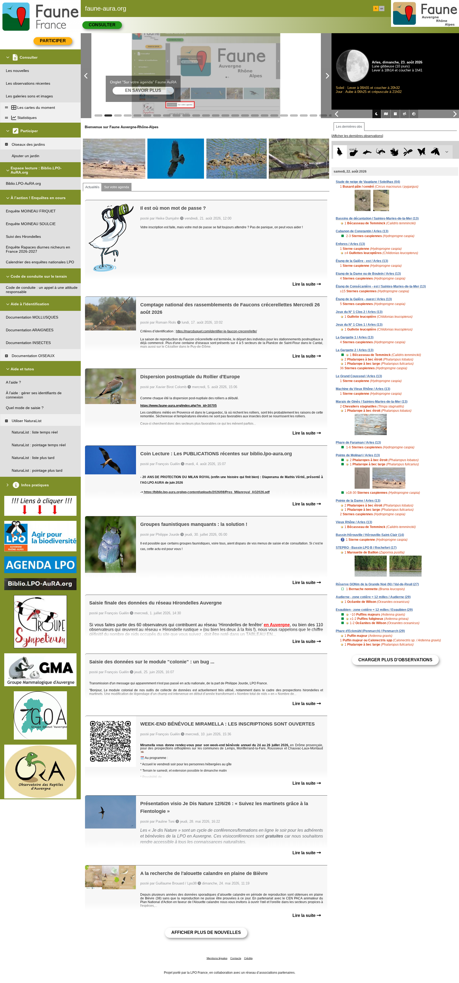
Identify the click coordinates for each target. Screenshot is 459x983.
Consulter (102, 25)
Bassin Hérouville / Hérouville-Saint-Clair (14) (370, 535)
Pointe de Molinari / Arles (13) (358, 455)
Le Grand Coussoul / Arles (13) (359, 376)
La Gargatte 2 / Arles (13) (354, 350)
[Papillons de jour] (421, 152)
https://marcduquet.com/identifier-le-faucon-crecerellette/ (216, 331)
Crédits (248, 958)
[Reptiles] (381, 152)
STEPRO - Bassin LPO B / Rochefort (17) (366, 548)
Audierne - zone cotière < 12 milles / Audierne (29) (373, 597)
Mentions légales (217, 958)
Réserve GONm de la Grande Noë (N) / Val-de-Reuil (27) (377, 584)
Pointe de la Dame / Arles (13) (358, 501)
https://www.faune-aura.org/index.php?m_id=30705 (178, 405)
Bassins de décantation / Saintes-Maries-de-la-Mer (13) (377, 218)
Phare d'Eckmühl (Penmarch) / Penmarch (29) (370, 631)
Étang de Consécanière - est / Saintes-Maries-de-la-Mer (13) (381, 286)
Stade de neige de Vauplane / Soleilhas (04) (368, 182)
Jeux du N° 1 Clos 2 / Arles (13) (359, 312)
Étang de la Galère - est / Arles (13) (362, 261)
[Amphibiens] (394, 152)
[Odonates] (408, 152)
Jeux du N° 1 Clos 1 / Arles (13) (359, 325)
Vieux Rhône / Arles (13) (354, 522)
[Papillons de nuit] (435, 152)
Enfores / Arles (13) (350, 244)
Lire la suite (304, 284)
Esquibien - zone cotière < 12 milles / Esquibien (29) (374, 610)
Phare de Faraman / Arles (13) (358, 442)
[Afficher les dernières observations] (357, 136)
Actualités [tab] (92, 187)
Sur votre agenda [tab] (116, 187)
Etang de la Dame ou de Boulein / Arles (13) (368, 274)
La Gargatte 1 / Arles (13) (354, 337)
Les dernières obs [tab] (349, 126)
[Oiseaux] (340, 152)
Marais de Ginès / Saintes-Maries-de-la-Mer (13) (371, 401)
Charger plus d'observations (395, 660)
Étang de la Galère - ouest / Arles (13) (364, 299)
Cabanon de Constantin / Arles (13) (362, 231)
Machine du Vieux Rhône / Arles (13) (363, 389)
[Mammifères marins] (367, 152)
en (381, 8)
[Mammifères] (353, 152)
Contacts (235, 958)
